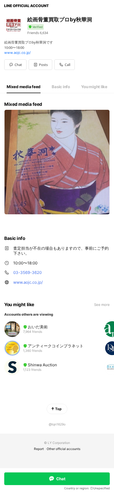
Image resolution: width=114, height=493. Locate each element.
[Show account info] (35, 27)
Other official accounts (63, 449)
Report (39, 449)
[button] (40, 64)
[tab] (24, 86)
